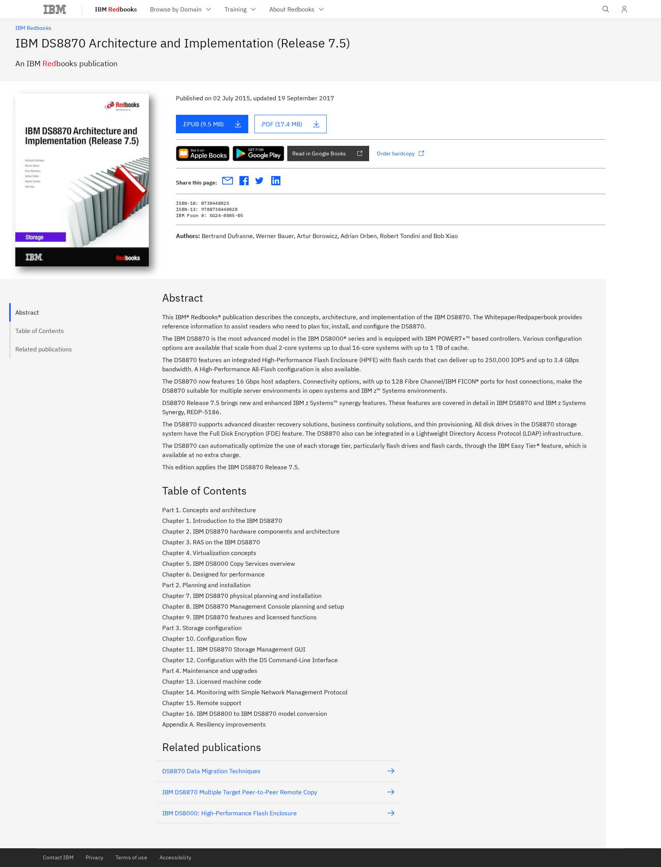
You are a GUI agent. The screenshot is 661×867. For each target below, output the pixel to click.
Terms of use (131, 857)
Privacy (94, 857)
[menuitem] (181, 9)
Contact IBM (58, 857)
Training (235, 9)
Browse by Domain (176, 9)
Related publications (43, 349)
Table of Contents (39, 331)
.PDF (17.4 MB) (281, 124)
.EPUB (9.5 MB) (203, 124)
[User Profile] (624, 9)
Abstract (27, 312)
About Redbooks (291, 9)
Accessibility (175, 857)
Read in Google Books (319, 153)
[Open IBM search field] (606, 9)
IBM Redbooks (33, 27)
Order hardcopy (396, 153)
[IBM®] (55, 9)
